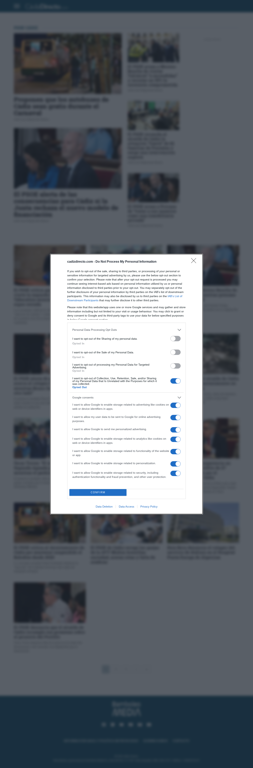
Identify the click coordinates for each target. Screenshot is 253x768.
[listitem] (126, 330)
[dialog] (126, 384)
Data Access (126, 506)
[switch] (175, 338)
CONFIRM (98, 492)
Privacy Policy (149, 506)
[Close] (195, 262)
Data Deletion (104, 506)
